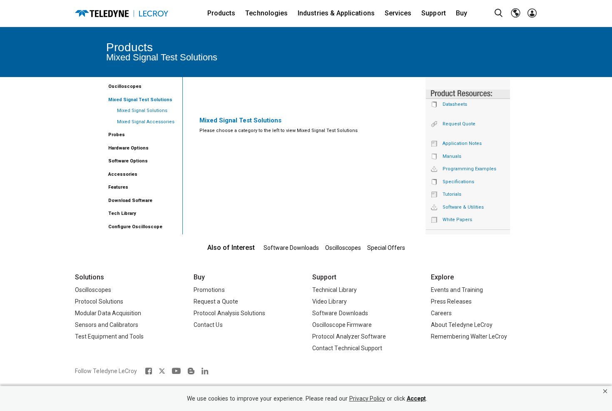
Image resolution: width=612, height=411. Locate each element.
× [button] (605, 391)
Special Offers (386, 247)
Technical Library (334, 290)
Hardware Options (128, 148)
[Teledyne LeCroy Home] (121, 13)
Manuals (452, 156)
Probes (116, 134)
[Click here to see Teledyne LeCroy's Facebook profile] (148, 371)
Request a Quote (216, 301)
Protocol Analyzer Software (349, 336)
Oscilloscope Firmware (342, 325)
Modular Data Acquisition (108, 313)
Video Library (329, 301)
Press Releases (451, 301)
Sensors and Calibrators (106, 325)
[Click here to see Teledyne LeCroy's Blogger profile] (190, 371)
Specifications (458, 181)
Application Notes (462, 143)
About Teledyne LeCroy (462, 325)
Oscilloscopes (125, 86)
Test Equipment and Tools (109, 336)
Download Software (130, 200)
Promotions (209, 290)
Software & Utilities (463, 207)
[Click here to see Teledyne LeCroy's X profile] (162, 371)
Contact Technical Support (347, 348)
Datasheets (455, 104)
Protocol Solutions (99, 301)
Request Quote (459, 124)
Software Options (128, 161)
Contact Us (208, 325)
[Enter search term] (499, 13)
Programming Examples (469, 169)
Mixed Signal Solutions (142, 110)
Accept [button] (416, 399)
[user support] (532, 13)
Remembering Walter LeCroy (469, 336)
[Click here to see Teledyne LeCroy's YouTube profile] (176, 371)
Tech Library (122, 213)
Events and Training (457, 290)
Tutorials (452, 194)
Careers (441, 313)
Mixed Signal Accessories (145, 122)
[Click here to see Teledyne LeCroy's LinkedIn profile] (205, 371)
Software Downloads (291, 247)
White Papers (457, 219)
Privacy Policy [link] (367, 399)
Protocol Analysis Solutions (230, 313)
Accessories (122, 174)
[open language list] (515, 13)
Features (118, 187)
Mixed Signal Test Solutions (140, 99)
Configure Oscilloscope (135, 226)
